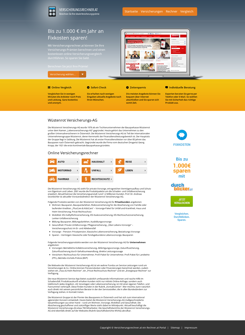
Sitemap (175, 327)
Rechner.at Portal (156, 327)
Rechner (171, 11)
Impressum (190, 327)
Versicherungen (152, 11)
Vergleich (186, 11)
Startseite (131, 11)
